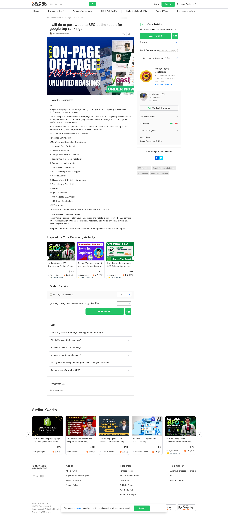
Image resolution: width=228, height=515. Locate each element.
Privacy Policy (72, 485)
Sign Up (168, 4)
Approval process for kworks (183, 471)
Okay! (141, 508)
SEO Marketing (143, 168)
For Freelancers (126, 471)
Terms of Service (73, 480)
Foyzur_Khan (55, 275)
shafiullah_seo (84, 275)
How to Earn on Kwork (129, 475)
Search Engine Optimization (164, 168)
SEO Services (143, 173)
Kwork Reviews (126, 490)
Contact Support (177, 480)
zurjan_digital (40, 452)
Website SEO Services (159, 173)
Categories (125, 480)
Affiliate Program (127, 485)
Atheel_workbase (141, 452)
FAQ (172, 475)
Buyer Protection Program (77, 475)
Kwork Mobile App (128, 494)
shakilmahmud (74, 452)
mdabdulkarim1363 (157, 94)
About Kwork (71, 471)
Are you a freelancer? (186, 4)
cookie (78, 508)
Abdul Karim (154, 97)
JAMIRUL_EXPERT (108, 452)
